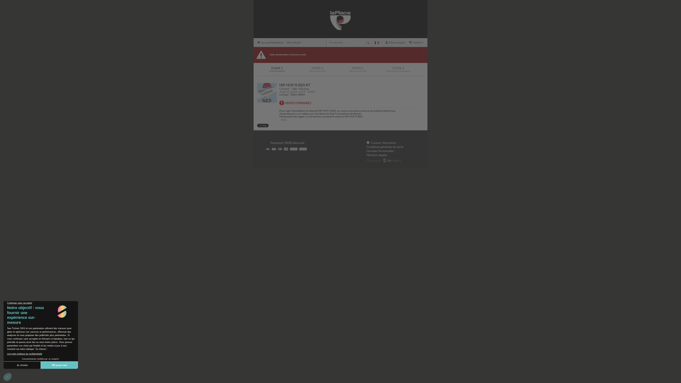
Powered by (374, 160)
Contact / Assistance (383, 142)
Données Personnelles (380, 150)
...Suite (282, 119)
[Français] (377, 42)
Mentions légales (377, 155)
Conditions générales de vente (385, 146)
